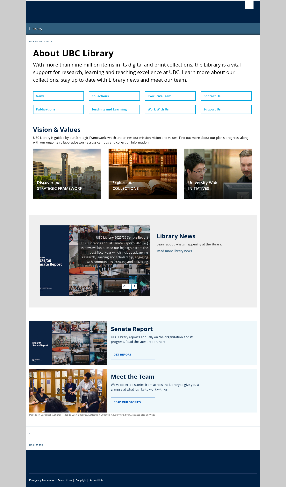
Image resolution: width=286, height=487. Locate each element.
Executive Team (159, 96)
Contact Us (212, 96)
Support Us (212, 109)
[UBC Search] (249, 5)
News (40, 96)
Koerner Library (122, 414)
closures (82, 414)
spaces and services (143, 414)
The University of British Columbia (37, 12)
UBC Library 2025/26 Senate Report (122, 237)
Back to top (36, 444)
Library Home (35, 41)
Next (134, 286)
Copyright (81, 480)
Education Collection (100, 414)
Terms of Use (65, 480)
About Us (48, 41)
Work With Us (158, 109)
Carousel (46, 414)
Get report (122, 354)
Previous (124, 286)
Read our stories (127, 402)
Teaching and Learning (109, 109)
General (56, 414)
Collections (100, 96)
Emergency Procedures (41, 480)
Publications (45, 109)
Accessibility (96, 480)
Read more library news (174, 251)
